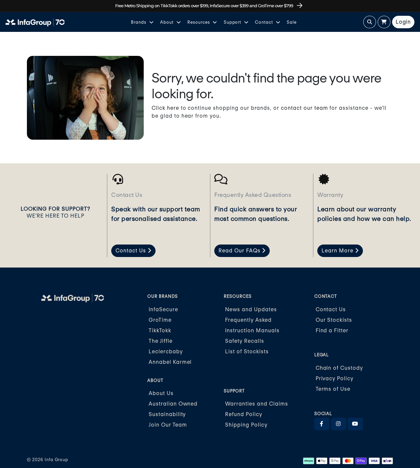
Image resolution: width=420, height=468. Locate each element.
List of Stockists (246, 351)
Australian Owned (173, 404)
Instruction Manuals (252, 330)
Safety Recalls (244, 341)
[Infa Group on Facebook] (321, 424)
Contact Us (132, 250)
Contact (264, 22)
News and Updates (251, 309)
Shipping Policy (246, 425)
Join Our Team (168, 425)
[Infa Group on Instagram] (338, 424)
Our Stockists (334, 320)
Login (403, 22)
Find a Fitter (332, 330)
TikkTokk (160, 330)
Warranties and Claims (256, 404)
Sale (292, 22)
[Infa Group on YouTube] (355, 424)
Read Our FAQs (240, 250)
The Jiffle (161, 341)
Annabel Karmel (170, 362)
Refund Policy (243, 414)
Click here (165, 108)
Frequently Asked (248, 320)
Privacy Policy (334, 378)
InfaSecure (163, 309)
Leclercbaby (166, 351)
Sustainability (167, 414)
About (167, 22)
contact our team (304, 108)
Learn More (338, 250)
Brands (139, 22)
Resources (199, 22)
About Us (161, 393)
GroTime (160, 320)
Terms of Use (333, 389)
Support (233, 22)
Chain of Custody (339, 368)
